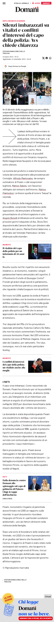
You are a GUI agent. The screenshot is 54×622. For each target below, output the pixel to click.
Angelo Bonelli (10, 217)
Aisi (26, 417)
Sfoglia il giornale (21, 3)
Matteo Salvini (19, 185)
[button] (43, 58)
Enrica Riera (7, 498)
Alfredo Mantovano (23, 178)
